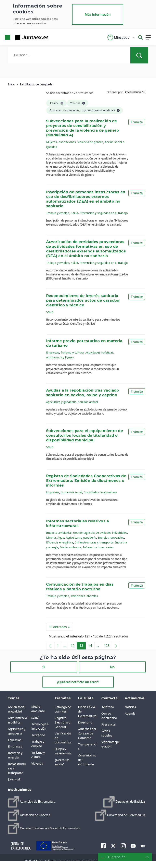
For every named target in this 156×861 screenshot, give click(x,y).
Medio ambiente (70, 547)
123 (108, 646)
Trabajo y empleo (57, 213)
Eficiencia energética (59, 542)
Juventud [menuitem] (14, 779)
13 (82, 646)
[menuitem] (31, 802)
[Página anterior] (50, 645)
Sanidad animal (88, 402)
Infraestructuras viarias (98, 547)
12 (74, 646)
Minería (51, 537)
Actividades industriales (111, 533)
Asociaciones (67, 142)
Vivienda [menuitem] (37, 763)
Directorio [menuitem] (85, 722)
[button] (121, 37)
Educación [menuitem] (15, 740)
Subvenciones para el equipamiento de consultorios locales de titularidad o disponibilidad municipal (84, 435)
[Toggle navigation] (54, 37)
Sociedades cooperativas (100, 492)
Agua (60, 537)
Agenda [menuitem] (130, 713)
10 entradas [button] (61, 628)
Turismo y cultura (72, 352)
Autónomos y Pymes (60, 357)
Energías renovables (111, 537)
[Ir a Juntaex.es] (25, 37)
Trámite (137, 122)
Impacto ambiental (59, 533)
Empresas (52, 352)
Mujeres (51, 142)
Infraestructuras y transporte (94, 542)
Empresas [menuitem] (15, 746)
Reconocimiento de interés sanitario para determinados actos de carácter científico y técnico (83, 300)
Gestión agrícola (84, 533)
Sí (43, 667)
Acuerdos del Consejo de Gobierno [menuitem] (87, 733)
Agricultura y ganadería (61, 402)
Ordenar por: (115, 92)
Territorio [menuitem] (38, 735)
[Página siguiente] (116, 645)
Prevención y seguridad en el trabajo (104, 213)
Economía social (71, 492)
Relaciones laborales (84, 596)
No (112, 667)
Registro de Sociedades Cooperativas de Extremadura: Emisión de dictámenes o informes (86, 480)
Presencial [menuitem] (108, 724)
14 (91, 646)
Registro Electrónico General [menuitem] (62, 722)
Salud (74, 213)
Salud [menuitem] (34, 717)
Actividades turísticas (99, 352)
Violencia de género (90, 142)
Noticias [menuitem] (130, 707)
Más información (97, 14)
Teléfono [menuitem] (107, 707)
